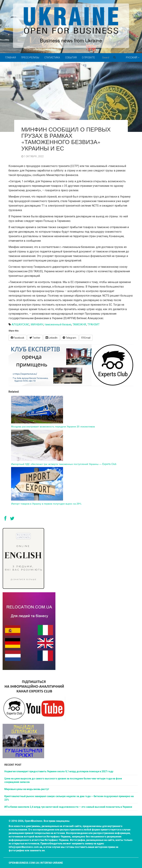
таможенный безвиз (58, 324)
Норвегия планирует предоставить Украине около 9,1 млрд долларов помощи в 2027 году (58, 771)
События (71, 57)
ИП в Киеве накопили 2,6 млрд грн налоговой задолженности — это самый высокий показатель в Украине (68, 806)
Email (87, 337)
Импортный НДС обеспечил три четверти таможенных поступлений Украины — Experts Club (63, 464)
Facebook (18, 337)
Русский (132, 57)
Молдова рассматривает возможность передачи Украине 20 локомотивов (53, 426)
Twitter (36, 337)
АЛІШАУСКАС (20, 324)
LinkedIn (52, 337)
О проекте (88, 57)
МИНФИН (37, 324)
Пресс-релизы (30, 57)
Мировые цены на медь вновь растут (26, 789)
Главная (10, 57)
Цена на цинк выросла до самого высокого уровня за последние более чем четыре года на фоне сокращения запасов (63, 780)
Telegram (70, 337)
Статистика (52, 57)
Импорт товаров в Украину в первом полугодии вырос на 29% (46, 503)
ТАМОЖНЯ (79, 324)
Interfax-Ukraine (51, 862)
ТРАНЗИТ (93, 324)
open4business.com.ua (24, 862)
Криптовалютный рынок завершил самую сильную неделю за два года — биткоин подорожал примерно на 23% (69, 798)
